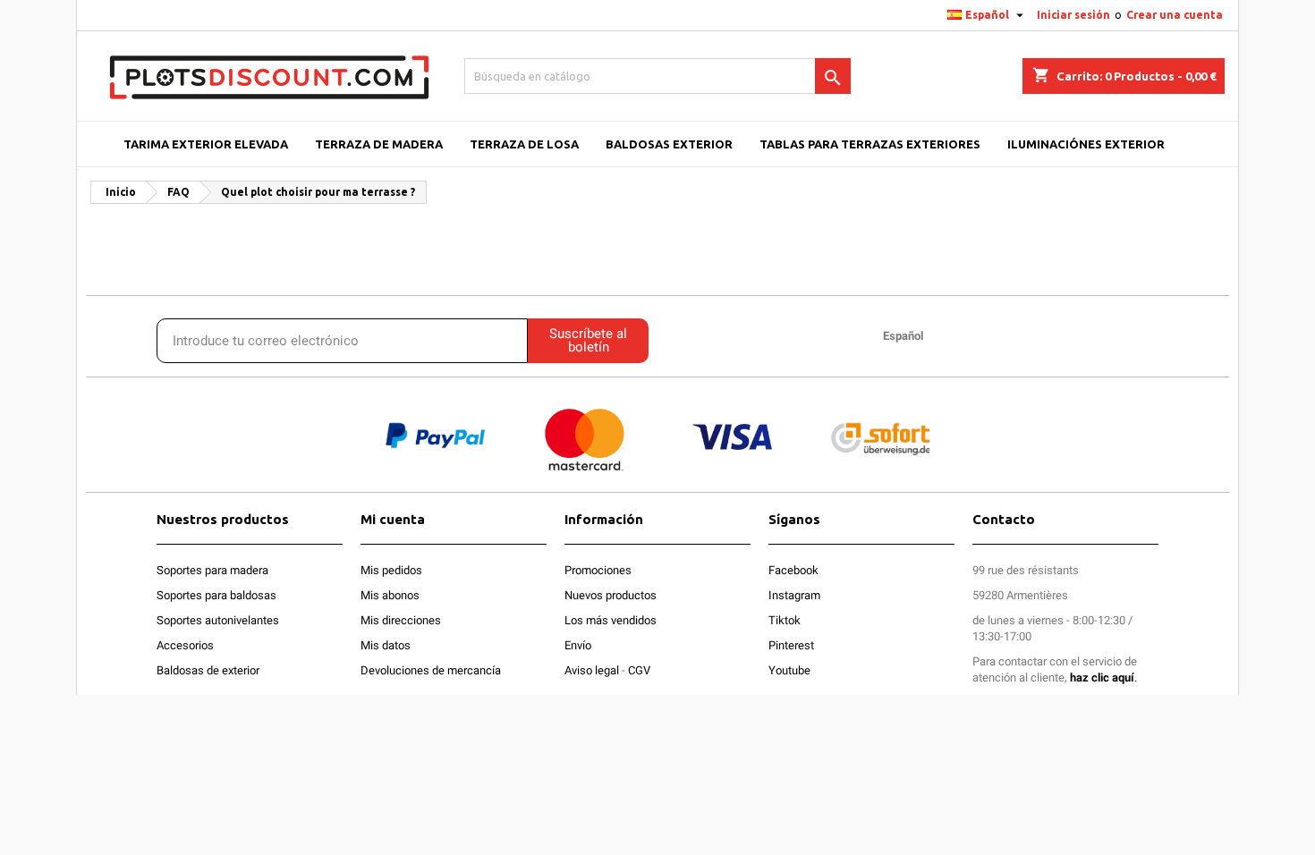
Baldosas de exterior (208, 670)
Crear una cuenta (1174, 15)
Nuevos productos (610, 595)
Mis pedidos (391, 570)
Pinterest (791, 645)
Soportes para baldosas (216, 595)
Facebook (793, 570)
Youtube (789, 670)
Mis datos (386, 645)
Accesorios (185, 645)
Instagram (794, 595)
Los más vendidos (610, 620)
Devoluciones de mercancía (431, 670)
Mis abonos (390, 595)
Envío (577, 645)
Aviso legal (591, 670)
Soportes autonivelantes (218, 620)
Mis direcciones (401, 620)
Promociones (598, 570)
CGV (639, 670)
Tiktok (784, 620)
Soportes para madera (212, 570)
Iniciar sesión (1073, 15)
